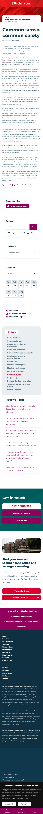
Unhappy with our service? (13, 780)
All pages (12, 233)
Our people (7, 650)
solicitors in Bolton (8, 689)
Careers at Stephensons (21, 616)
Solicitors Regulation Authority (16, 721)
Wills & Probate (14, 390)
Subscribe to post (17, 317)
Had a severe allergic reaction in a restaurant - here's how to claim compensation (21, 433)
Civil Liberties (13, 338)
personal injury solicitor (11, 99)
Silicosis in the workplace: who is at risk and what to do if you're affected (21, 409)
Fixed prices (7, 647)
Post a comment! (19, 206)
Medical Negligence (16, 368)
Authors (11, 246)
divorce (11, 699)
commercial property (21, 705)
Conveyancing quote (13, 621)
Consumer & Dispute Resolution (16, 345)
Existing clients (31, 621)
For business (7, 642)
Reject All (24, 804)
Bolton (5, 668)
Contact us (21, 627)
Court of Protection (16, 350)
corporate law (34, 702)
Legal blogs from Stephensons (17, 19)
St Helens (6, 676)
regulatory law (7, 705)
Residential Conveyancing (19, 381)
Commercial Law (14, 341)
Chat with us (21, 520)
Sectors (5, 644)
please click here (24, 798)
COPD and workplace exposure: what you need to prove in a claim (21, 444)
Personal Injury (11, 21)
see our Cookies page (26, 796)
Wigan (5, 679)
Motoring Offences (15, 371)
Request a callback (21, 513)
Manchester (7, 673)
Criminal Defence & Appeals (20, 353)
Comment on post (17, 314)
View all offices (21, 591)
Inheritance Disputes (16, 365)
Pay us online (12, 611)
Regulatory (12, 378)
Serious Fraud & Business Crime (18, 385)
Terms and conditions (11, 774)
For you (5, 639)
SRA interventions (29, 611)
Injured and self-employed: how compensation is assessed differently (20, 421)
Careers (5, 658)
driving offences (34, 697)
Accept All (9, 804)
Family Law (12, 361)
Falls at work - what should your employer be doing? (20, 468)
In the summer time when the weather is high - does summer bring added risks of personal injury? (20, 456)
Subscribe (13, 311)
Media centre (8, 655)
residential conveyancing (25, 699)
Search (10, 221)
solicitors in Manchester (21, 689)
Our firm (6, 652)
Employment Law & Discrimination (16, 357)
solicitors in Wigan (30, 691)
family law (5, 699)
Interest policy (8, 777)
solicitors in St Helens (14, 691)
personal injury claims (22, 697)
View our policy (19, 741)
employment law (24, 702)
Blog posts (28, 233)
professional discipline (11, 702)
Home (7, 17)
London (5, 670)
